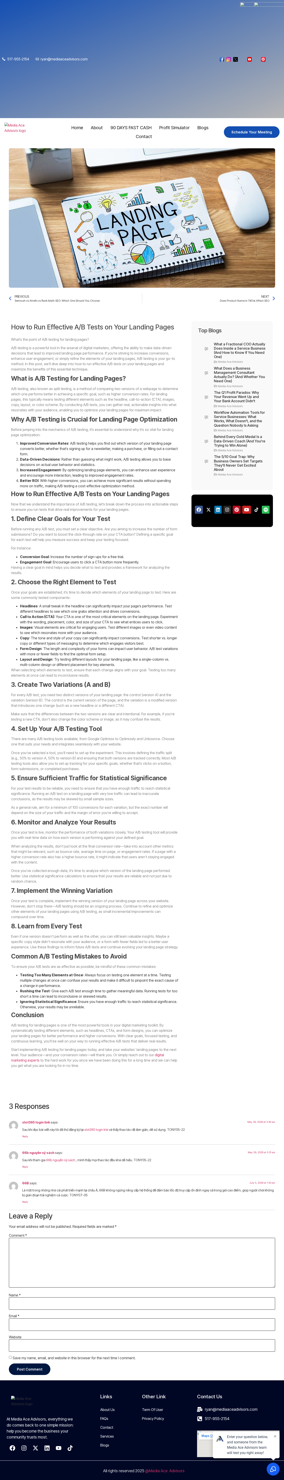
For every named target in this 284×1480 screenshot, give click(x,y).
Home (77, 127)
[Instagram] (24, 1448)
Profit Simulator (174, 127)
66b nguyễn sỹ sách (38, 1153)
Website (15, 1337)
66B (25, 1183)
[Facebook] (12, 1448)
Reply (25, 1136)
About (97, 127)
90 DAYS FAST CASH (131, 127)
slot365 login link (36, 1122)
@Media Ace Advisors (165, 1470)
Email (14, 1316)
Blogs (203, 127)
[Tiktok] (70, 1448)
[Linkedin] (47, 1448)
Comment (18, 1235)
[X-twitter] (35, 1448)
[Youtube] (58, 1448)
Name (15, 1295)
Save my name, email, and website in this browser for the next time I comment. (74, 1358)
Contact (144, 136)
